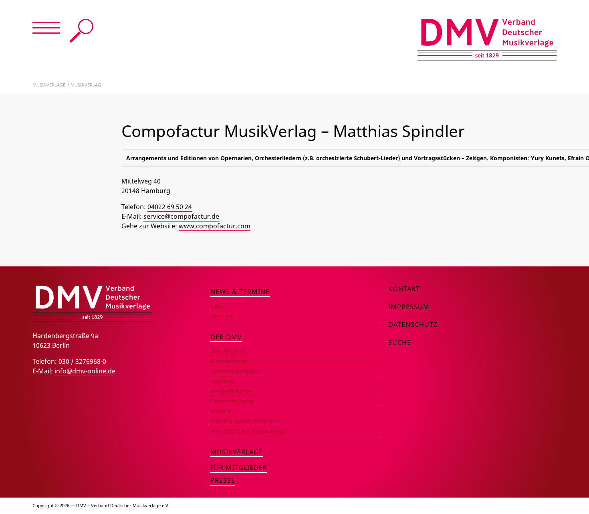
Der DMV (226, 337)
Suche (81, 31)
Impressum (409, 306)
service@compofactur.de (181, 216)
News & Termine (240, 291)
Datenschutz (413, 324)
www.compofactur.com (214, 226)
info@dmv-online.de (84, 371)
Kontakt (404, 288)
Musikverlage (48, 85)
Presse (222, 480)
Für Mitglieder (238, 467)
